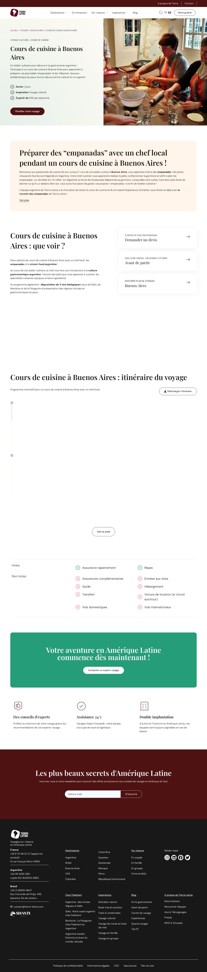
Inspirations (104, 895)
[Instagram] (167, 857)
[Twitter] (187, 857)
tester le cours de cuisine (93, 190)
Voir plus (24, 200)
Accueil (14, 30)
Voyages (24, 30)
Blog (133, 895)
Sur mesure (137, 850)
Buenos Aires (37, 30)
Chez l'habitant (73, 895)
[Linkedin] (174, 857)
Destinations (72, 850)
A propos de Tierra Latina (178, 895)
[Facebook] (180, 857)
